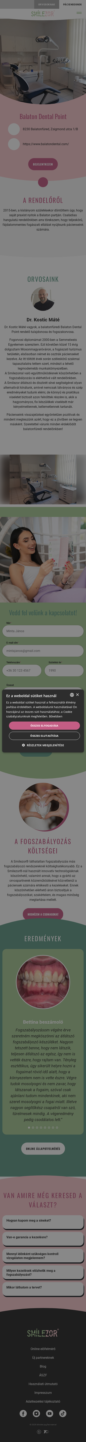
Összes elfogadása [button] (44, 725)
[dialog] (43, 721)
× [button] (77, 694)
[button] (43, 745)
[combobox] (72, 695)
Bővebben (55, 716)
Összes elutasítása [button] (44, 736)
